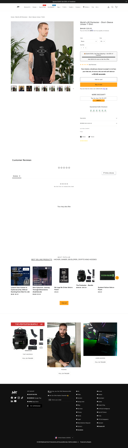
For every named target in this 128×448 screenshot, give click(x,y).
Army (99, 415)
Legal (79, 419)
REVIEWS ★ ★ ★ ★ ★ (86, 123)
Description (83, 118)
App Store (33, 401)
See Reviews (92, 64)
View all (64, 303)
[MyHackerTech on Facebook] (12, 398)
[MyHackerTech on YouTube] (15, 401)
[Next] (117, 278)
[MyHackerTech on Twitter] (15, 398)
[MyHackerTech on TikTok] (22, 398)
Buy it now (98, 84)
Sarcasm (100, 423)
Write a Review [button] (109, 173)
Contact (80, 398)
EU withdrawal (35, 406)
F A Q (81, 131)
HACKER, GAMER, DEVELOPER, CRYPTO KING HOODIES (75, 259)
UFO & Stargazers (103, 419)
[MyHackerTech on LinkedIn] (12, 401)
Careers (80, 426)
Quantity (82, 44)
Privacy (80, 412)
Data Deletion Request (84, 423)
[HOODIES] (64, 344)
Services (80, 408)
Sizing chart (81, 401)
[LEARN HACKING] (100, 339)
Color (81, 38)
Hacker (100, 394)
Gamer (100, 401)
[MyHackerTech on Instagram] (19, 398)
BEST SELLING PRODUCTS (41, 259)
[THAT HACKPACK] (28, 337)
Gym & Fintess (102, 412)
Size (101, 38)
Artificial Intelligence (104, 408)
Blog (79, 405)
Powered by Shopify (85, 442)
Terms (79, 415)
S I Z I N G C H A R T (84, 128)
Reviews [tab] (15, 176)
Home (12, 17)
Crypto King (101, 405)
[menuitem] (27, 7)
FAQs (79, 394)
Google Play (37, 398)
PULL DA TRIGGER (27, 358)
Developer (101, 398)
